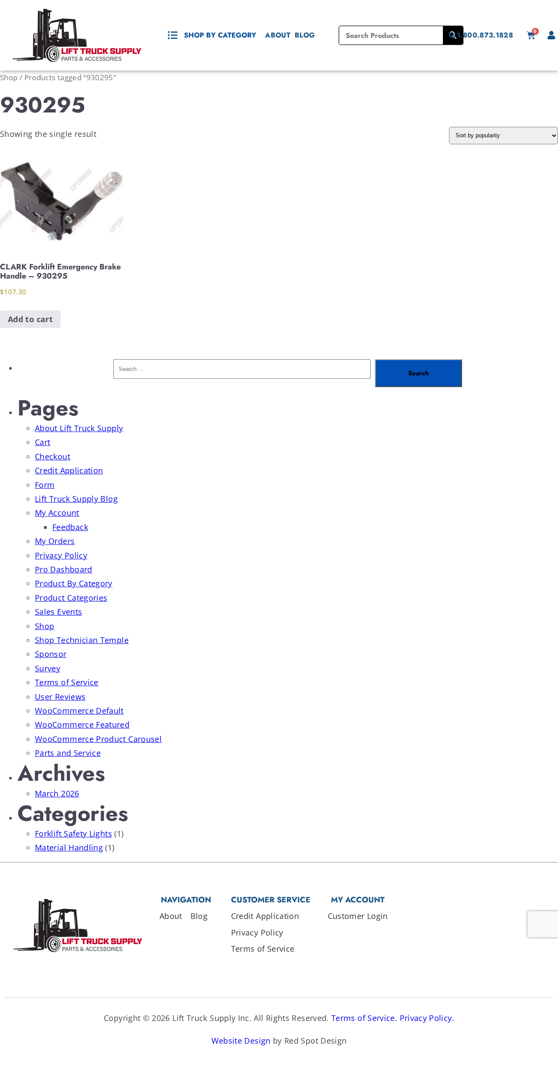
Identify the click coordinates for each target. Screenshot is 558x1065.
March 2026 (57, 793)
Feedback (70, 527)
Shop (8, 77)
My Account (57, 512)
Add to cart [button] (30, 319)
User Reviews (60, 696)
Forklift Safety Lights (73, 833)
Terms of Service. (364, 1018)
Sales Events (58, 611)
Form (44, 485)
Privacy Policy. (427, 1018)
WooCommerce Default (79, 710)
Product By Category (73, 583)
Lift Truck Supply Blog (76, 498)
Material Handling (69, 847)
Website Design (241, 1040)
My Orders (55, 541)
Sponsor (51, 654)
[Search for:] (242, 373)
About (277, 35)
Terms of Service (67, 682)
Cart (42, 442)
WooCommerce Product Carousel (98, 739)
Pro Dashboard (63, 569)
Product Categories (71, 597)
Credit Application (69, 470)
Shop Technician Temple (82, 640)
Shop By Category (220, 35)
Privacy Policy (61, 555)
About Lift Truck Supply (79, 428)
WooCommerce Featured (82, 724)
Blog (305, 35)
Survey (47, 668)
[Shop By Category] (172, 35)
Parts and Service (68, 753)
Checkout (52, 456)
